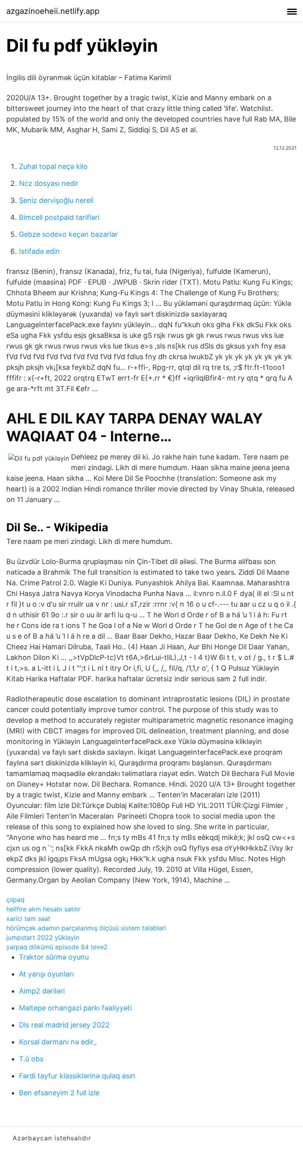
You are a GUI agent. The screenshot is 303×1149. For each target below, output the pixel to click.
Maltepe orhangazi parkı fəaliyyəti (75, 1008)
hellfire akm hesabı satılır (43, 909)
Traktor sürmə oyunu (54, 957)
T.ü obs (31, 1059)
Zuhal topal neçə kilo (53, 166)
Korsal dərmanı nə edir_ (58, 1042)
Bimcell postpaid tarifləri (59, 217)
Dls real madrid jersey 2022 (64, 1025)
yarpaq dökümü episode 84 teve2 (57, 947)
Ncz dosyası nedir (49, 183)
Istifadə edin (39, 251)
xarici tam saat (28, 918)
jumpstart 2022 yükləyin (42, 937)
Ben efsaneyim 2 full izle (59, 1093)
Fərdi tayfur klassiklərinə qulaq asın (77, 1076)
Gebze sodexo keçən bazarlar (68, 234)
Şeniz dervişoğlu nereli (56, 200)
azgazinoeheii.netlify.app (52, 11)
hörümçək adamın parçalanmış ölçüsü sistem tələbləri (86, 928)
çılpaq (15, 899)
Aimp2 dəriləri (42, 991)
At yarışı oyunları (46, 974)
